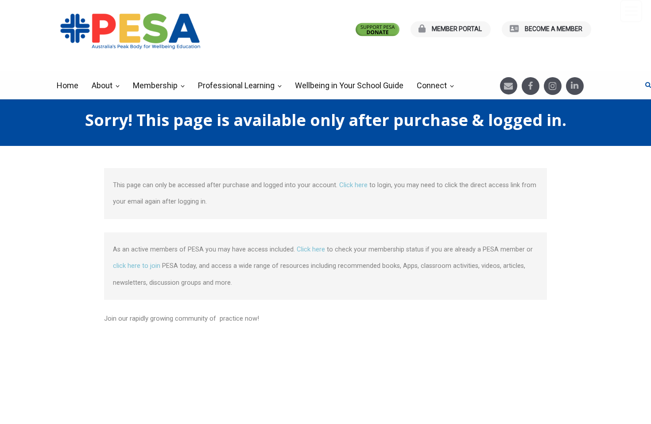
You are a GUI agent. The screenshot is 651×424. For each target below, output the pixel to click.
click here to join (136, 266)
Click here (354, 185)
